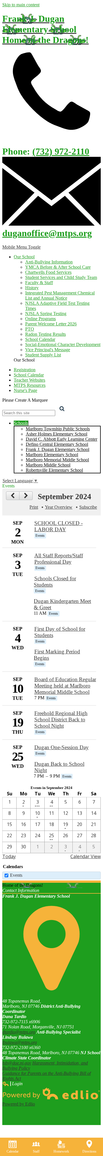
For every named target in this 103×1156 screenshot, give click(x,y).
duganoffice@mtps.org (47, 233)
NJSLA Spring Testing (45, 313)
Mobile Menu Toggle (21, 247)
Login (12, 1083)
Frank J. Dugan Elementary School (57, 449)
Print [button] (33, 507)
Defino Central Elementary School (57, 444)
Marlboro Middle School (48, 464)
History (32, 287)
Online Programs (40, 318)
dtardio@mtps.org (18, 1032)
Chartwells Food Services (48, 272)
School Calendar (40, 339)
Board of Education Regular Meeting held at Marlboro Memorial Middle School (65, 685)
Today (9, 856)
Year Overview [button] (58, 507)
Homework (61, 1151)
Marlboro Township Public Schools (58, 428)
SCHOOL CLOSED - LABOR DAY (58, 526)
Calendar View (85, 856)
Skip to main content (20, 4)
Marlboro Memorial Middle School (57, 459)
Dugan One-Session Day (61, 747)
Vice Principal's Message (47, 349)
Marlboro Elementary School (52, 454)
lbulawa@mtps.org (19, 1042)
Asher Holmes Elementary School (56, 433)
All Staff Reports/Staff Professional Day (58, 558)
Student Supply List (43, 354)
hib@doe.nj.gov (16, 1063)
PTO (29, 329)
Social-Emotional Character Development (62, 344)
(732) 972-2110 (60, 151)
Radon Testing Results (45, 334)
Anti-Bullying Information (49, 261)
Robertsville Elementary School (54, 470)
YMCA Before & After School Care (58, 267)
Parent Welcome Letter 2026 (51, 323)
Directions (89, 1151)
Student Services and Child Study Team (61, 277)
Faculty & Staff (39, 282)
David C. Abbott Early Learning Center (61, 439)
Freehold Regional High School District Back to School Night (61, 719)
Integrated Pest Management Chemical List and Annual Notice (60, 295)
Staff (36, 1151)
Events (16, 875)
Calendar (13, 1151)
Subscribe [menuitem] (88, 507)
